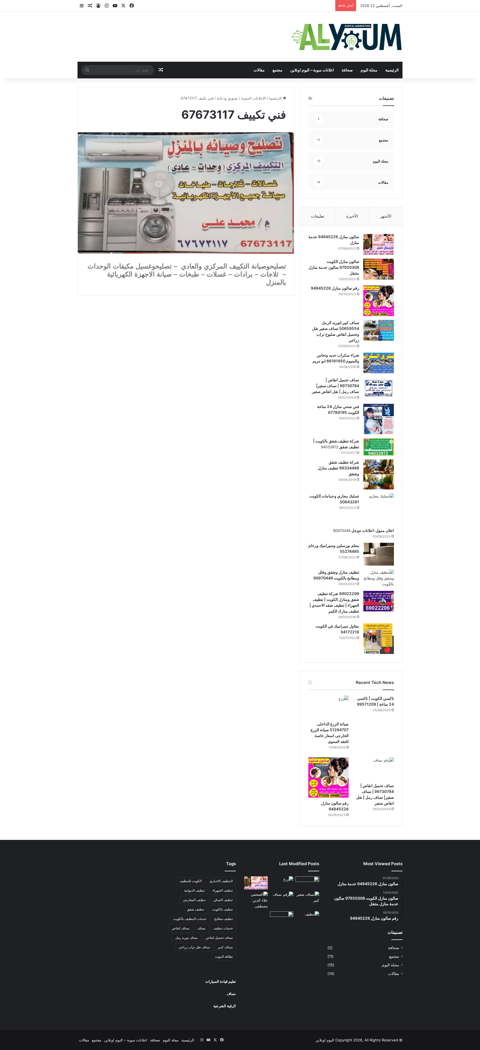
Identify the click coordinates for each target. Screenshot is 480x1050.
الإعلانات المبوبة (253, 98)
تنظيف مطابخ (223, 919)
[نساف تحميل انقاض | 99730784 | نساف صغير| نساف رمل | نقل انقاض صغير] (378, 387)
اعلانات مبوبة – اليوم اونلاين (312, 70)
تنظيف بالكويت (222, 909)
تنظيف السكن (223, 900)
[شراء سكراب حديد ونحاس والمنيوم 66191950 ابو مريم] (378, 362)
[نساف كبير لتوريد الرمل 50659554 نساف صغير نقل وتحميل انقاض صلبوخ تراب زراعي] (378, 330)
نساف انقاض (180, 928)
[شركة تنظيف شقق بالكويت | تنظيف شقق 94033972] (378, 447)
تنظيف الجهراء (222, 890)
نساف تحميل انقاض (219, 937)
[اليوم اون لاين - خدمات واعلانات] (346, 37)
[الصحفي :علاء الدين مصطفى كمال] (256, 900)
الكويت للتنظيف (190, 881)
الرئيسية (392, 70)
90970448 (342, 530)
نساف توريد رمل (186, 937)
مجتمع (277, 70)
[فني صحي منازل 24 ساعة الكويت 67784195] (378, 419)
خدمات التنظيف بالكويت (189, 919)
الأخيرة (352, 216)
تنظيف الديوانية (194, 890)
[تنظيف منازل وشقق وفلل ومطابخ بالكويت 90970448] (378, 578)
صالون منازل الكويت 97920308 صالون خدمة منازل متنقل (334, 267)
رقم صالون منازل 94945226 (335, 288)
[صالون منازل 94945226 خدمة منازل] (378, 244)
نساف (201, 928)
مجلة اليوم (369, 70)
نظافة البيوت (224, 956)
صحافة (347, 70)
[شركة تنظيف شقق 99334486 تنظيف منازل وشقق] (378, 474)
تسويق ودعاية (227, 98)
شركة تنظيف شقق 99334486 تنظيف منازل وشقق (338, 468)
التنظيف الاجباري (221, 881)
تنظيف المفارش (194, 900)
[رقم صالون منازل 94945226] (378, 300)
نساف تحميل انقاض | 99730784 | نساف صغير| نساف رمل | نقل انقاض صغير (335, 385)
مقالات (259, 70)
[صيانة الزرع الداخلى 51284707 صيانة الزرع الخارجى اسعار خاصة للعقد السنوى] (328, 707)
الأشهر (385, 216)
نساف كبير (225, 947)
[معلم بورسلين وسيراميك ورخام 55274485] (378, 554)
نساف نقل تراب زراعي (194, 947)
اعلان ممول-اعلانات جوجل (372, 530)
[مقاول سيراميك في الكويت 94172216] (378, 638)
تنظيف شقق (195, 909)
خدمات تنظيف (223, 928)
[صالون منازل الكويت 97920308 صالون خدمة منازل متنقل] (378, 269)
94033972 (329, 447)
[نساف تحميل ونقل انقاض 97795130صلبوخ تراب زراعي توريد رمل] (307, 883)
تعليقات (317, 216)
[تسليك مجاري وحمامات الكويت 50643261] (378, 508)
